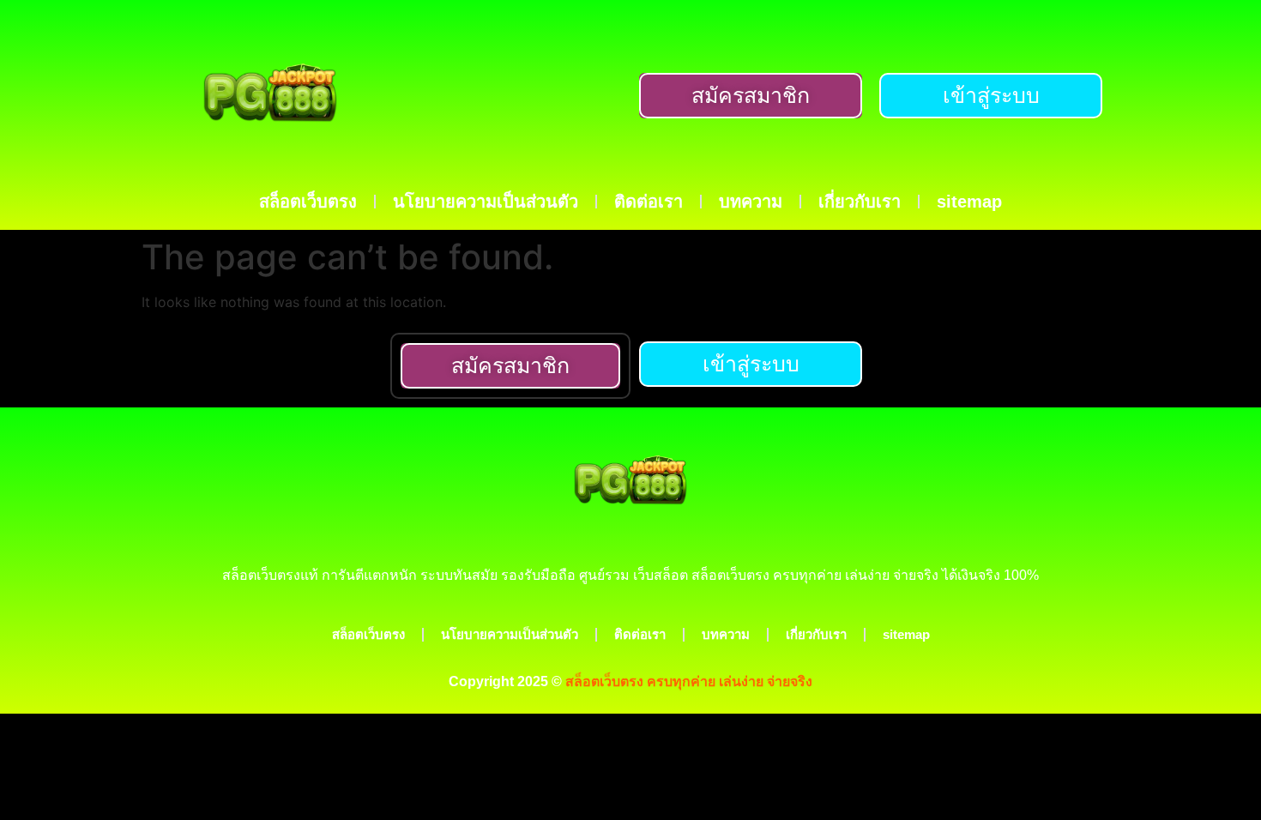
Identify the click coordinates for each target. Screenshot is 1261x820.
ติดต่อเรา (648, 201)
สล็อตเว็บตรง (308, 201)
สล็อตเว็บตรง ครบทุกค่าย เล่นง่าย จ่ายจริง (688, 681)
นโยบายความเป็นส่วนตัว (485, 201)
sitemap (969, 201)
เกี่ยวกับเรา (859, 201)
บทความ (750, 201)
